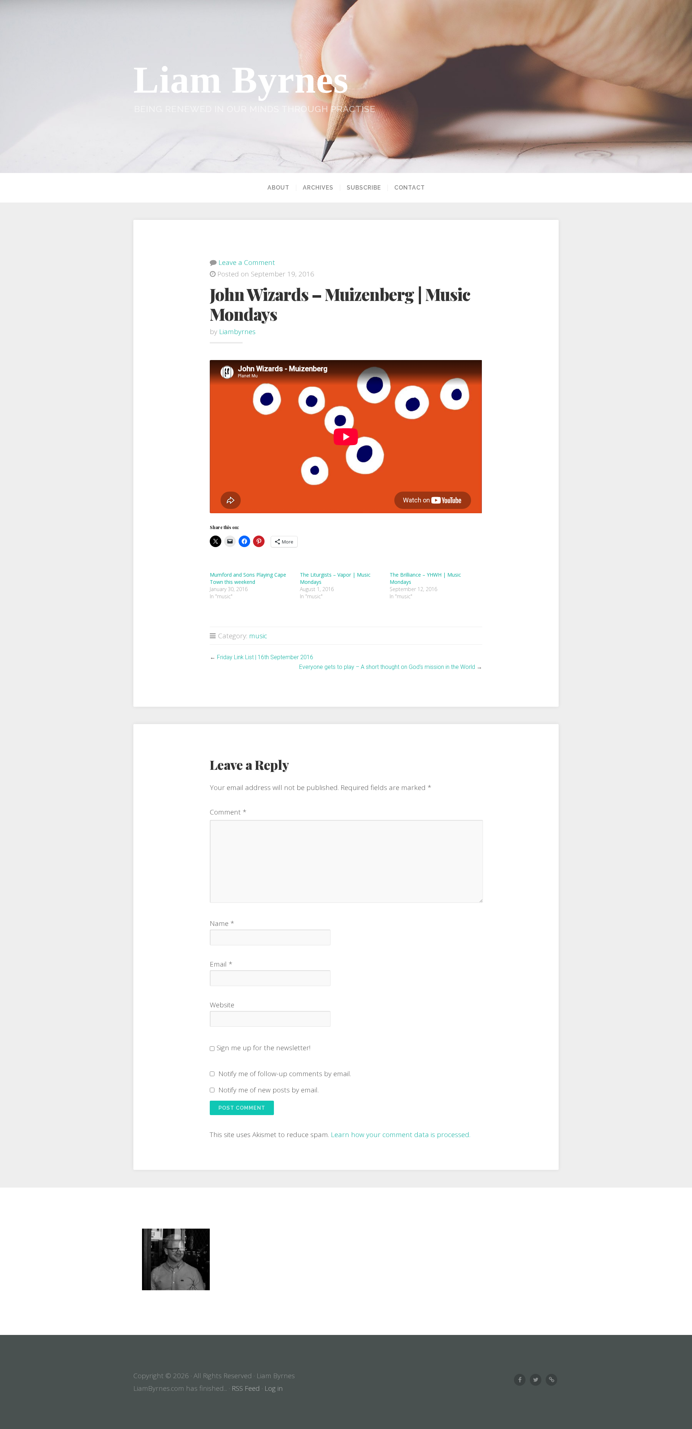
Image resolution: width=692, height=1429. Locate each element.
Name (222, 923)
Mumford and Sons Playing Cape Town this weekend (248, 578)
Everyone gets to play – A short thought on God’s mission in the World (387, 667)
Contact (409, 188)
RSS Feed (246, 1388)
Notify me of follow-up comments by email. (284, 1073)
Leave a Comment (246, 262)
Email (221, 964)
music (258, 635)
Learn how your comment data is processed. (400, 1134)
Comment (228, 812)
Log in (274, 1388)
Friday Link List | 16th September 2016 (265, 657)
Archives (318, 188)
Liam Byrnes (241, 80)
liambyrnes (237, 331)
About (278, 188)
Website (222, 1004)
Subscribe (364, 188)
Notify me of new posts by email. (268, 1090)
